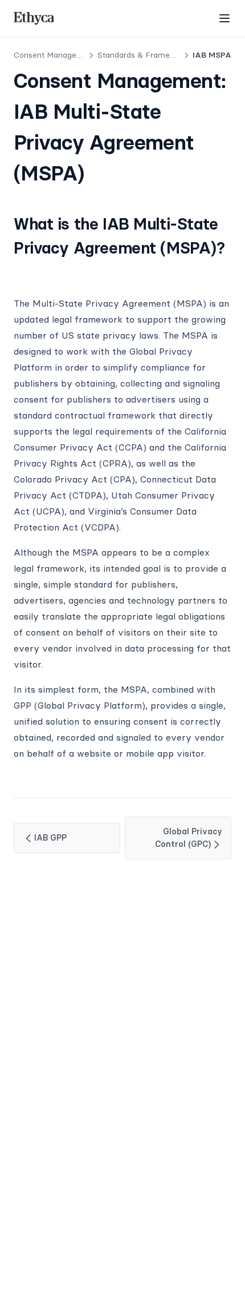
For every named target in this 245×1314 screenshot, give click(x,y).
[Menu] (224, 18)
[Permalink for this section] (23, 272)
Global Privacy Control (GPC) (188, 837)
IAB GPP (50, 838)
